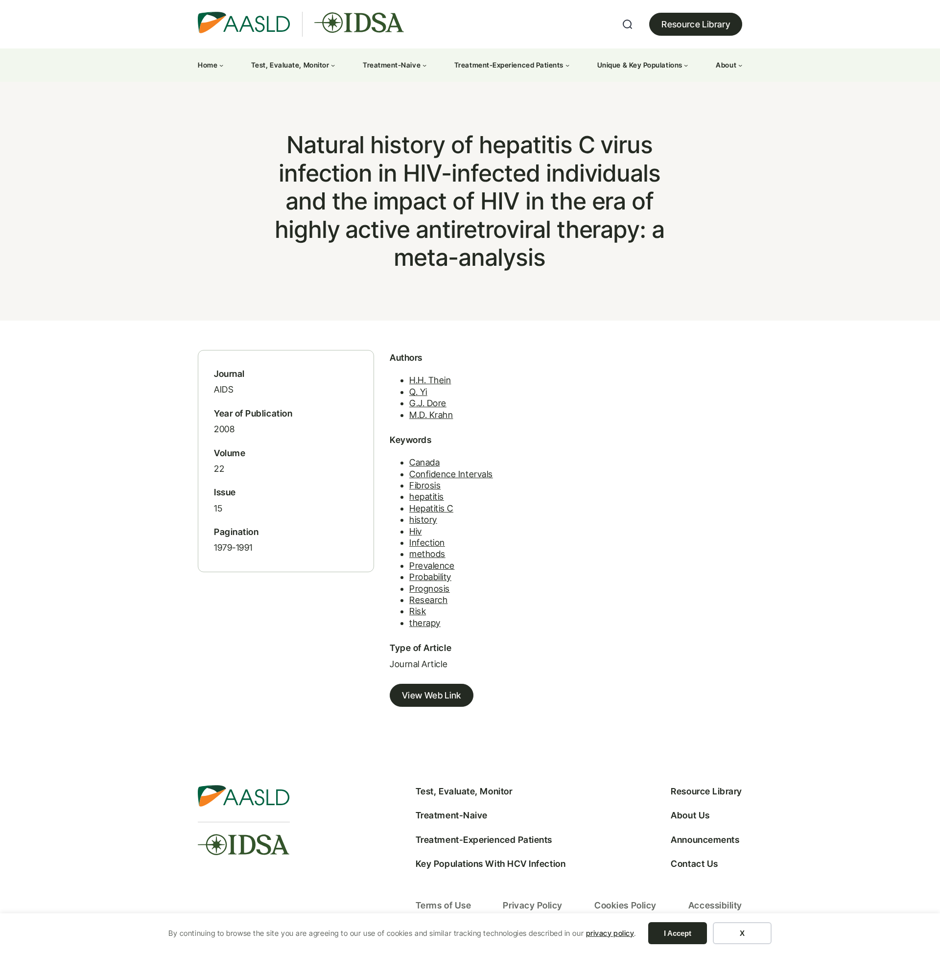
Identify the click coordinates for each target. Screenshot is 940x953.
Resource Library (695, 24)
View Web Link (431, 695)
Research (428, 600)
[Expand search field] (628, 24)
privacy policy (610, 933)
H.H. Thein (430, 380)
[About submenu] (740, 65)
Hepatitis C (431, 508)
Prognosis (429, 588)
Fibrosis (425, 485)
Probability (430, 577)
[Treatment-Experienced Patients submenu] (567, 65)
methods (427, 554)
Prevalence (431, 565)
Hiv (415, 531)
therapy (425, 623)
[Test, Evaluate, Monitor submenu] (333, 65)
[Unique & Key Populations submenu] (686, 65)
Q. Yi (418, 392)
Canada (424, 462)
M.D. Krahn (431, 415)
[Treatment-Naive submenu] (424, 65)
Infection (427, 542)
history (423, 519)
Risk (417, 611)
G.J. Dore (427, 403)
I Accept (677, 933)
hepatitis (426, 496)
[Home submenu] (221, 65)
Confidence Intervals (451, 474)
